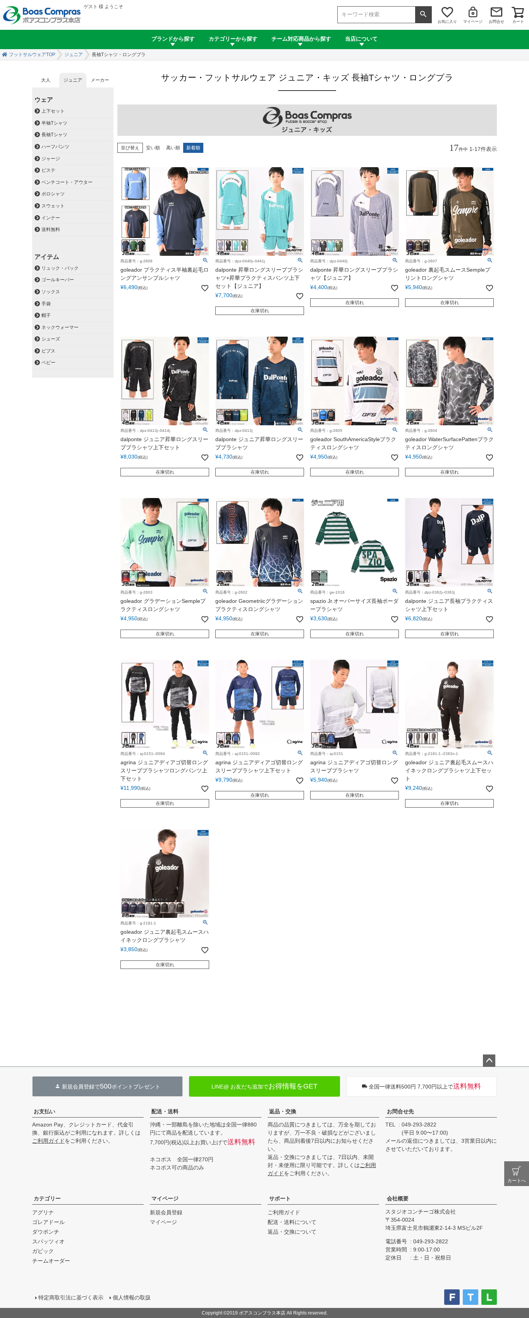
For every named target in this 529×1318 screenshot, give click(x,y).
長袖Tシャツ (54, 134)
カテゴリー (47, 1198)
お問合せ (496, 21)
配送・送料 (165, 1111)
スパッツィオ (48, 1241)
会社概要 (398, 1198)
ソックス (50, 291)
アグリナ (43, 1212)
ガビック (43, 1251)
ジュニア (73, 54)
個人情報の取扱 (132, 1297)
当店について (361, 39)
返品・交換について (292, 1232)
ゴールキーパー (57, 279)
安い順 (153, 148)
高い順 (173, 148)
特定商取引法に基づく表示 (70, 1297)
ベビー (48, 362)
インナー (50, 218)
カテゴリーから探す (233, 39)
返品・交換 (282, 1111)
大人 (45, 80)
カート (518, 21)
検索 (423, 15)
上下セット (53, 111)
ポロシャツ (53, 194)
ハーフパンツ (55, 146)
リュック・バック (60, 268)
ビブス (48, 351)
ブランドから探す (173, 39)
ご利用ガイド (48, 1141)
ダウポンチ (45, 1232)
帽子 (46, 315)
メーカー (100, 80)
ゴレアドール (48, 1222)
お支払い (44, 1111)
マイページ (473, 21)
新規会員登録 (166, 1212)
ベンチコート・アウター (67, 182)
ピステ (48, 170)
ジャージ (50, 158)
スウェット (53, 206)
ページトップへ (489, 1060)
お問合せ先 (400, 1111)
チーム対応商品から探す (301, 39)
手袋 (46, 303)
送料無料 (50, 229)
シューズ (50, 339)
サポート (280, 1198)
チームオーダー (51, 1261)
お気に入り (447, 21)
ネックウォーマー (60, 327)
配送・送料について (292, 1222)
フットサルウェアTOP (32, 54)
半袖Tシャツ (54, 123)
